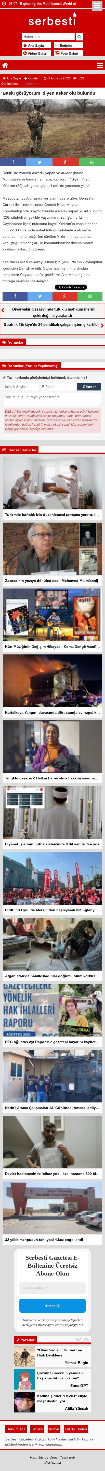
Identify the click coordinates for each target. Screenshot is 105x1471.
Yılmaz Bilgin (76, 1431)
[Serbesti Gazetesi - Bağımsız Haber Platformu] (52, 20)
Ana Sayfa (35, 46)
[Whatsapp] (92, 162)
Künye (54, 1449)
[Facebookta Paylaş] (13, 162)
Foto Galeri (69, 53)
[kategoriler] (100, 65)
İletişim (65, 46)
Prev (79, 1339)
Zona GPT (79, 1363)
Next (87, 1339)
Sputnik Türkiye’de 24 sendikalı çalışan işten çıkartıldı (51, 324)
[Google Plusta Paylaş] (66, 162)
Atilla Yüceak (76, 1385)
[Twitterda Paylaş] (39, 162)
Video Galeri (37, 53)
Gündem (34, 78)
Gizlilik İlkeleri (76, 1449)
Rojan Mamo (77, 1408)
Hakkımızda (15, 1449)
